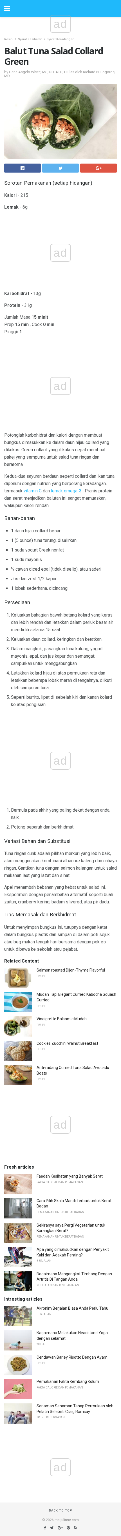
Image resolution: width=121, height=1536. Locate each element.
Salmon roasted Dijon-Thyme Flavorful (71, 970)
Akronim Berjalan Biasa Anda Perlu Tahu (72, 1308)
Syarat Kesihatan (30, 39)
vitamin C (33, 491)
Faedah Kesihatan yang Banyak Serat (70, 1176)
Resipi (9, 39)
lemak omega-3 (66, 491)
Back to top (60, 1510)
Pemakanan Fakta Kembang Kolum (68, 1381)
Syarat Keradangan (60, 39)
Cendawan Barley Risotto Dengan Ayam (72, 1357)
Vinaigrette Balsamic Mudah (62, 1019)
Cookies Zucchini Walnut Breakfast (67, 1043)
